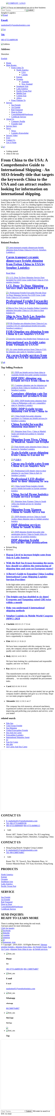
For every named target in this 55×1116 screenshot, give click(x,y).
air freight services (40, 949)
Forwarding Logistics (14, 735)
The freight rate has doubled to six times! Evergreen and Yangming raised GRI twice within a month (28, 599)
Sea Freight (15, 105)
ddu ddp (9, 744)
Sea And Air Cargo (14, 733)
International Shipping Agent (17, 737)
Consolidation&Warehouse (22, 114)
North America (22, 70)
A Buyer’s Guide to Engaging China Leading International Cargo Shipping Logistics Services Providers (29, 576)
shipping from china (23, 947)
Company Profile (18, 121)
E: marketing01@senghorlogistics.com (21, 821)
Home (8, 63)
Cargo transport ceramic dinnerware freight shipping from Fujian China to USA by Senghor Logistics (25, 262)
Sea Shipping (11, 728)
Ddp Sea (9, 723)
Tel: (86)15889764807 (15, 852)
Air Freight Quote (39, 947)
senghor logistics (7, 947)
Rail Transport (17, 110)
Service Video (12, 135)
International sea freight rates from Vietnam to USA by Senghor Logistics (25, 345)
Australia (25, 82)
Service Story (11, 126)
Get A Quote (11, 142)
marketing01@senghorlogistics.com (20, 989)
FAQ (8, 138)
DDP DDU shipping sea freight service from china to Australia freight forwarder (30, 381)
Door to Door (16, 112)
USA (23, 72)
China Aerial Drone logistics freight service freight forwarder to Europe (29, 497)
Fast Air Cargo (12, 742)
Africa (18, 98)
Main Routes (11, 65)
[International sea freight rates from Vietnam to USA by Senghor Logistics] (27, 339)
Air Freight (15, 107)
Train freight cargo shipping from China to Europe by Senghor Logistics (29, 455)
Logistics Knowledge (20, 133)
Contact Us (10, 140)
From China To (17, 68)
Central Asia (21, 96)
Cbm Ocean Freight (14, 726)
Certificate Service (18, 117)
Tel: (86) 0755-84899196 (16, 823)
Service (9, 103)
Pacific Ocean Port (23, 91)
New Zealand (26, 84)
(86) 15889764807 (30, 969)
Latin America (22, 89)
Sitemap (44, 944)
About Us (10, 119)
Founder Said (16, 124)
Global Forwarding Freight (17, 730)
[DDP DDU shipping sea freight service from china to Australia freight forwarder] (30, 375)
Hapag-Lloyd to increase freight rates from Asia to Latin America (28, 556)
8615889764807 (12, 1008)
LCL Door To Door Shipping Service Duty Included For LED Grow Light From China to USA (27, 288)
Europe (19, 77)
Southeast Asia (22, 86)
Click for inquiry (7, 928)
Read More (10, 273)
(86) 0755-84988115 (31, 825)
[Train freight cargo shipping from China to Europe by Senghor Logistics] (30, 449)
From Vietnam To (18, 100)
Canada (24, 75)
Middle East (21, 93)
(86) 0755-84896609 (14, 825)
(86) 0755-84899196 (14, 969)
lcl (7, 740)
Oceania (19, 79)
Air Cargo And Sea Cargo (16, 747)
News (8, 128)
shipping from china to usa (21, 949)
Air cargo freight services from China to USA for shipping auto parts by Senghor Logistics (26, 358)
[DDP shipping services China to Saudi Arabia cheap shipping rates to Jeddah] (30, 521)
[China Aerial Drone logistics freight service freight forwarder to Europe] (30, 491)
